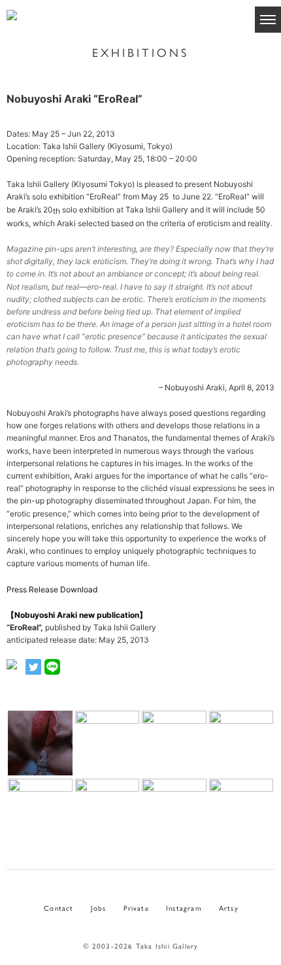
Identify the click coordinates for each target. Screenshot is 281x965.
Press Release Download (52, 589)
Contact (58, 907)
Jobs (99, 907)
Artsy (229, 907)
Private (136, 907)
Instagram (184, 907)
